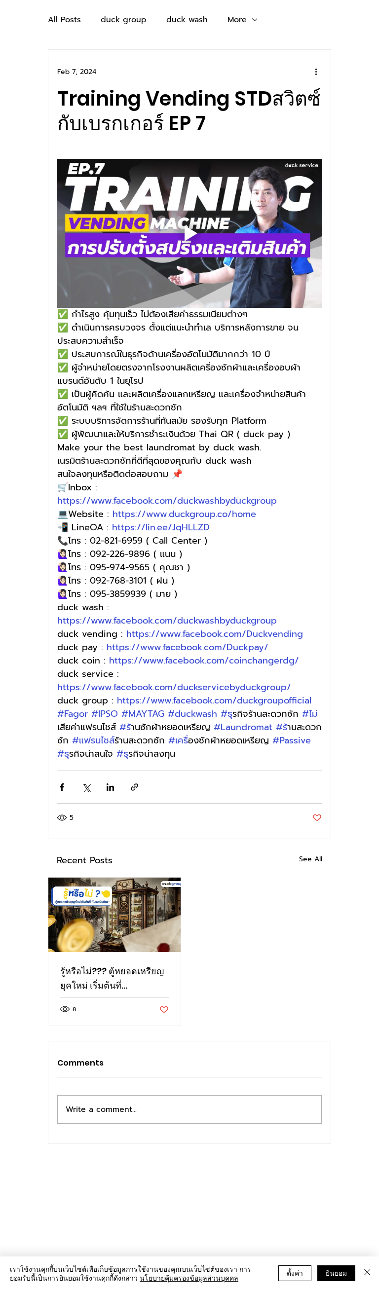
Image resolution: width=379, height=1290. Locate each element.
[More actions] (316, 71)
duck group (124, 19)
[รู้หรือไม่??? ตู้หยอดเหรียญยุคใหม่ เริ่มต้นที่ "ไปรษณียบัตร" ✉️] (114, 915)
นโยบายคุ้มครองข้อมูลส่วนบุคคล (189, 1278)
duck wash (187, 19)
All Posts (64, 19)
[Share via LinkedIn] (110, 787)
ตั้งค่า (295, 1273)
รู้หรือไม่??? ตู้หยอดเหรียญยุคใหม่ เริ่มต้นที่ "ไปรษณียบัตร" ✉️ (112, 979)
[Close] (367, 1273)
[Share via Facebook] (62, 787)
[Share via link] (134, 787)
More (237, 19)
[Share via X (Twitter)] (86, 787)
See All (310, 859)
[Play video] (189, 233)
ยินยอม (336, 1273)
